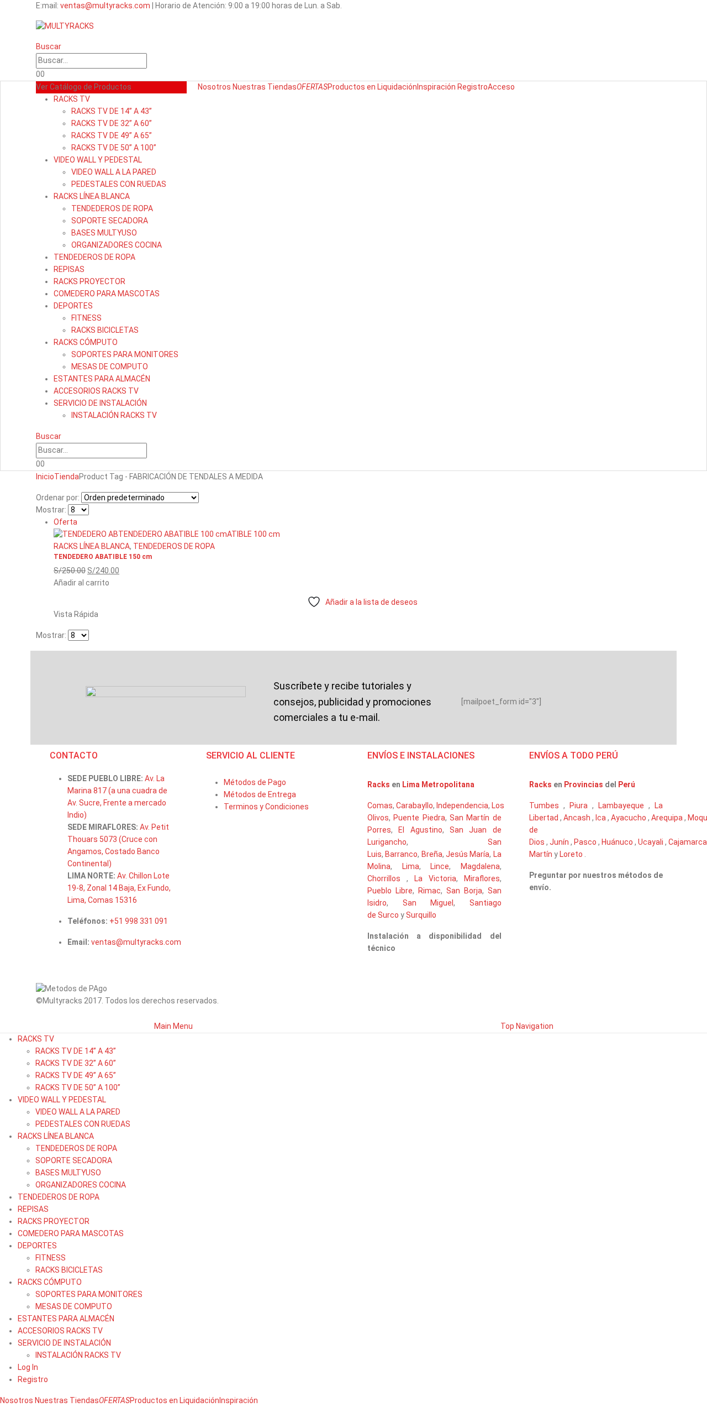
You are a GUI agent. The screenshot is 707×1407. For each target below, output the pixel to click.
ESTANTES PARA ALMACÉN (102, 378)
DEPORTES (73, 305)
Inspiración (436, 86)
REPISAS (69, 269)
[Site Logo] (65, 26)
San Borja (464, 890)
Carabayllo (414, 805)
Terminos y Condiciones (266, 806)
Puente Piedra (419, 817)
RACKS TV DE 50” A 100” (113, 147)
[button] (48, 46)
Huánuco (617, 842)
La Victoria (435, 878)
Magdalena (480, 866)
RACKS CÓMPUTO (86, 342)
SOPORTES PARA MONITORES (124, 354)
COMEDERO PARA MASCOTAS (107, 293)
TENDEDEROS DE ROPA (112, 208)
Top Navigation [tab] (526, 1026)
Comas (380, 805)
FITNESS (86, 317)
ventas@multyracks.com (105, 5)
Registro (472, 86)
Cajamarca (687, 842)
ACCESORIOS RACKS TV (96, 390)
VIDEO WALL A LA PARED (113, 172)
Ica (600, 817)
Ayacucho (628, 817)
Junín (559, 842)
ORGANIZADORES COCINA (116, 244)
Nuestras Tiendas (265, 86)
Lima (410, 866)
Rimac (429, 890)
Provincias (583, 784)
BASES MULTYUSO (104, 232)
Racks (379, 784)
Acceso (501, 86)
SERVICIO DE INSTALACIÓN (100, 403)
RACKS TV (72, 99)
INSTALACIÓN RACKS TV (114, 415)
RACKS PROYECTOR (89, 281)
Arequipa (667, 817)
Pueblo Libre (390, 890)
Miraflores (482, 878)
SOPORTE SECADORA (109, 220)
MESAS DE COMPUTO (109, 366)
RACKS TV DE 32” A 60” (111, 123)
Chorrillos (383, 878)
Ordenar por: (58, 497)
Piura (578, 805)
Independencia (462, 805)
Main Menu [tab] (173, 1026)
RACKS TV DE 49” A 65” (111, 135)
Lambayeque (621, 805)
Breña (431, 854)
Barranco (401, 854)
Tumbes (544, 805)
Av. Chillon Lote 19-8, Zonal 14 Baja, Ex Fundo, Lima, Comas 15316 (119, 887)
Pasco (585, 842)
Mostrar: (51, 509)
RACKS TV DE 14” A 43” (111, 111)
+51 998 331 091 (138, 921)
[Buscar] (152, 61)
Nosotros (214, 86)
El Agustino (420, 829)
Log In (28, 1367)
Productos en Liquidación (357, 86)
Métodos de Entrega (260, 794)
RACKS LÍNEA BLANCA (92, 196)
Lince (439, 866)
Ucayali (650, 842)
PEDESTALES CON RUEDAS (118, 184)
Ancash (576, 817)
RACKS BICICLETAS (105, 330)
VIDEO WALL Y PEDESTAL (98, 159)
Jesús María (467, 854)
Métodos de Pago (255, 782)
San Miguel (428, 902)
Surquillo (421, 915)
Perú (626, 784)
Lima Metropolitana (438, 784)
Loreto (571, 854)
